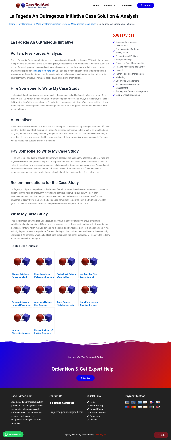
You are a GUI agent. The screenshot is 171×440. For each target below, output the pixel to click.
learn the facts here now (44, 71)
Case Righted (101, 434)
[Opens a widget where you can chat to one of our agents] (161, 435)
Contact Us (126, 5)
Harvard (108, 5)
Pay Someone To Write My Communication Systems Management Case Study (57, 24)
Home (96, 5)
